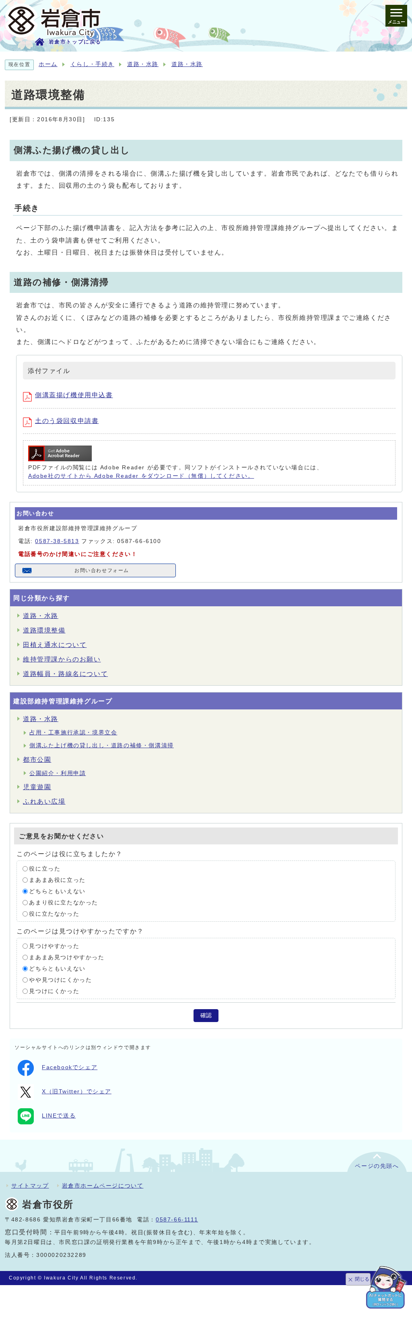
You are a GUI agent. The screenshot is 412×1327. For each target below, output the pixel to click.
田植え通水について (55, 644)
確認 (206, 1015)
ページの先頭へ (377, 1166)
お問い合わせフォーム (101, 570)
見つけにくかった (54, 991)
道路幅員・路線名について (65, 673)
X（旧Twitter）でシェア (76, 1092)
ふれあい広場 (44, 801)
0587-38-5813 (57, 541)
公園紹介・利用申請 (57, 773)
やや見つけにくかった (60, 980)
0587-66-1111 (177, 1220)
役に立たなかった (54, 914)
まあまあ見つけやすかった (66, 957)
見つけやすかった (54, 946)
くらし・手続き (92, 64)
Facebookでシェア (69, 1067)
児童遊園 (37, 787)
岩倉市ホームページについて (103, 1185)
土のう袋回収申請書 (67, 420)
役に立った (44, 869)
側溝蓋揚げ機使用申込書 (74, 395)
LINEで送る (59, 1116)
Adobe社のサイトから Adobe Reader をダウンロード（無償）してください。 (141, 476)
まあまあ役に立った (57, 880)
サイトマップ (30, 1185)
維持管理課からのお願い (62, 659)
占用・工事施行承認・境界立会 (73, 733)
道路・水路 (143, 64)
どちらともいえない (57, 891)
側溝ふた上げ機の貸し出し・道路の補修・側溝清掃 (101, 745)
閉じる (362, 1279)
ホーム (48, 64)
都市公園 (37, 759)
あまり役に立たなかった (63, 903)
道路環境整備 (44, 630)
